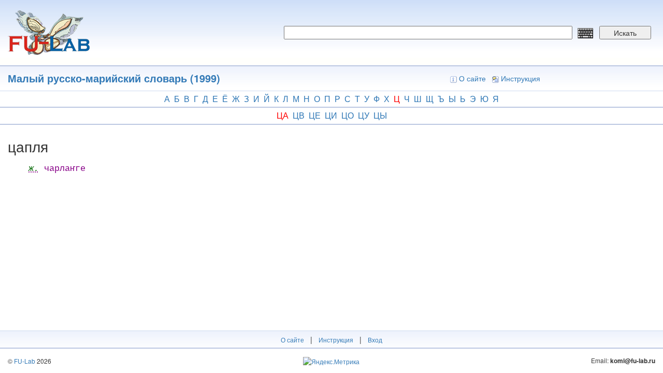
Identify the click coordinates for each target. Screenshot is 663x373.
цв (299, 115)
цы (380, 115)
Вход (375, 339)
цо (347, 115)
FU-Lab (24, 360)
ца (283, 115)
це (315, 115)
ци (331, 115)
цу (363, 115)
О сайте (472, 78)
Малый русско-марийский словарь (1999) (114, 77)
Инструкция (520, 78)
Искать (625, 32)
